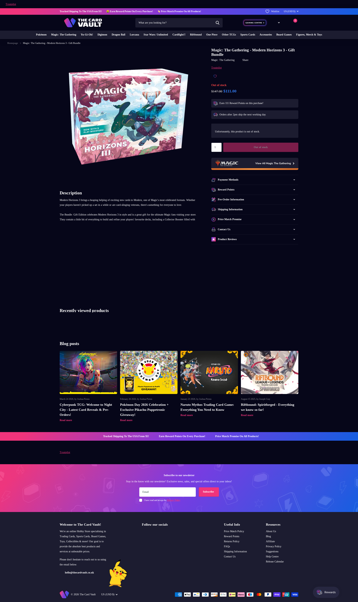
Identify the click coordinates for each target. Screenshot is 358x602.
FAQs (227, 546)
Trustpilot (11, 4)
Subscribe (209, 491)
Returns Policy (231, 541)
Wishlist (275, 11)
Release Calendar (275, 561)
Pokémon (41, 34)
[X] (151, 533)
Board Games (284, 34)
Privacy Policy (273, 546)
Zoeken (217, 22)
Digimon (102, 34)
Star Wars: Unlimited (156, 34)
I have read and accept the (162, 500)
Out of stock (261, 147)
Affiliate (270, 541)
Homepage (12, 43)
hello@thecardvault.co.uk (79, 572)
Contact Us (229, 556)
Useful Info (232, 524)
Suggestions (272, 551)
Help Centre (272, 556)
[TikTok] (159, 533)
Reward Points (231, 536)
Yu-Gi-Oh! (87, 34)
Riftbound (196, 34)
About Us (271, 531)
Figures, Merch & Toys (309, 34)
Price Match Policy (234, 531)
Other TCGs (229, 34)
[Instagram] (143, 533)
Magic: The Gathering (63, 34)
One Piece (211, 34)
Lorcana (134, 34)
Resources (273, 524)
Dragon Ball (118, 34)
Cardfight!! (179, 34)
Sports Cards (247, 34)
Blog (268, 536)
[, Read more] (276, 22)
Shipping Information (235, 551)
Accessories (266, 34)
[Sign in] (286, 22)
